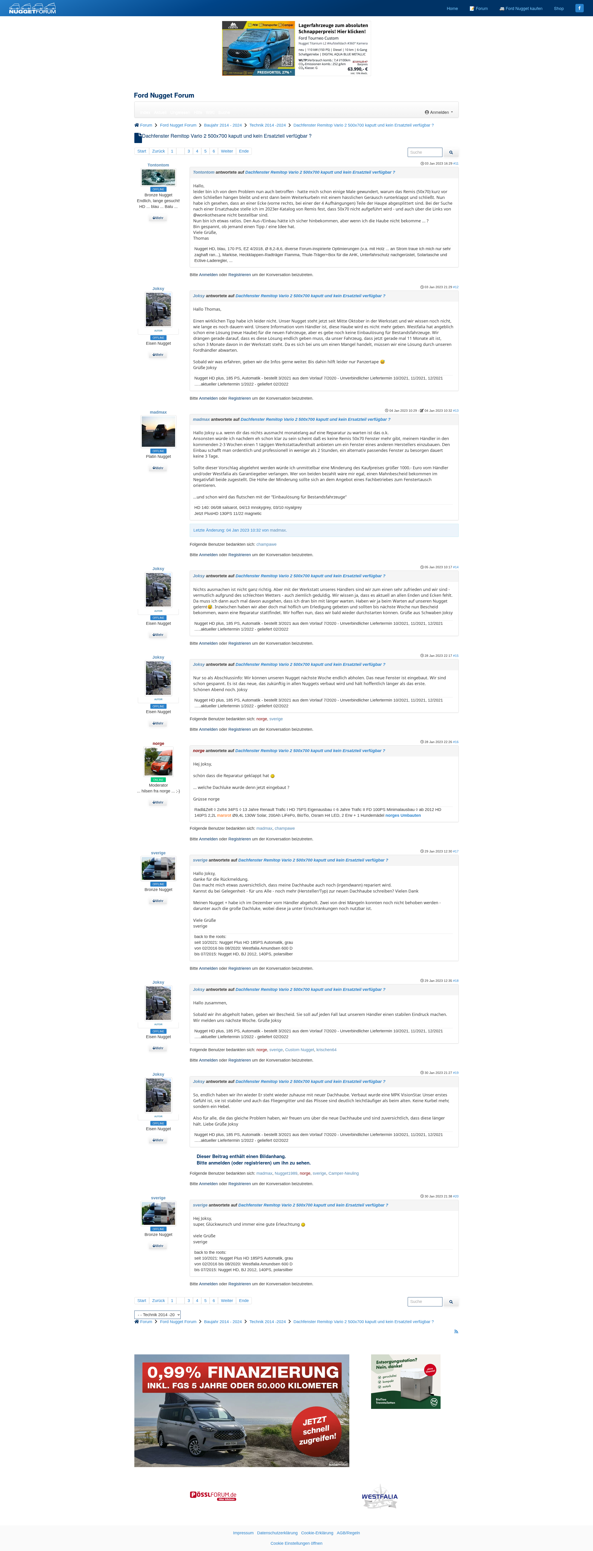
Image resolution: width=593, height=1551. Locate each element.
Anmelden (208, 274)
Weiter (227, 151)
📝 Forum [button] (479, 8)
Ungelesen (180, 112)
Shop (559, 8)
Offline (158, 189)
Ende (244, 151)
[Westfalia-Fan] (380, 1496)
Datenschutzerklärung (277, 1533)
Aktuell (160, 112)
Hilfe (198, 112)
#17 (456, 851)
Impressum (243, 1533)
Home (452, 8)
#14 (456, 567)
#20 (456, 1196)
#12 (456, 287)
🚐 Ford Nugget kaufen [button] (521, 8)
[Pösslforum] (213, 1496)
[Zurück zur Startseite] (32, 8)
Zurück (158, 151)
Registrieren (239, 274)
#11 (456, 163)
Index (145, 112)
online (158, 780)
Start (141, 151)
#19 (456, 1073)
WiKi (210, 112)
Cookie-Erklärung (317, 1533)
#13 (456, 410)
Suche (224, 112)
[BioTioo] (406, 1381)
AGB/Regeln (348, 1533)
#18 (456, 981)
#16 (456, 742)
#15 (456, 655)
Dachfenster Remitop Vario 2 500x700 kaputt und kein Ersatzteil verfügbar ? (320, 172)
